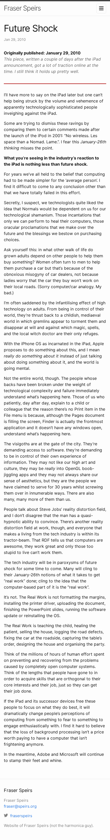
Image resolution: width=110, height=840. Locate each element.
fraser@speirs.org (20, 806)
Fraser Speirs (22, 8)
